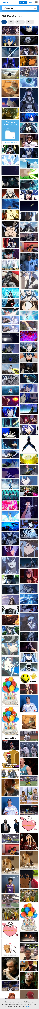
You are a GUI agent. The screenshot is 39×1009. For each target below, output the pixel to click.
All (4, 22)
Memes (29, 22)
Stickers (20, 22)
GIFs (11, 22)
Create (24, 2)
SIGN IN (31, 2)
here (27, 1006)
